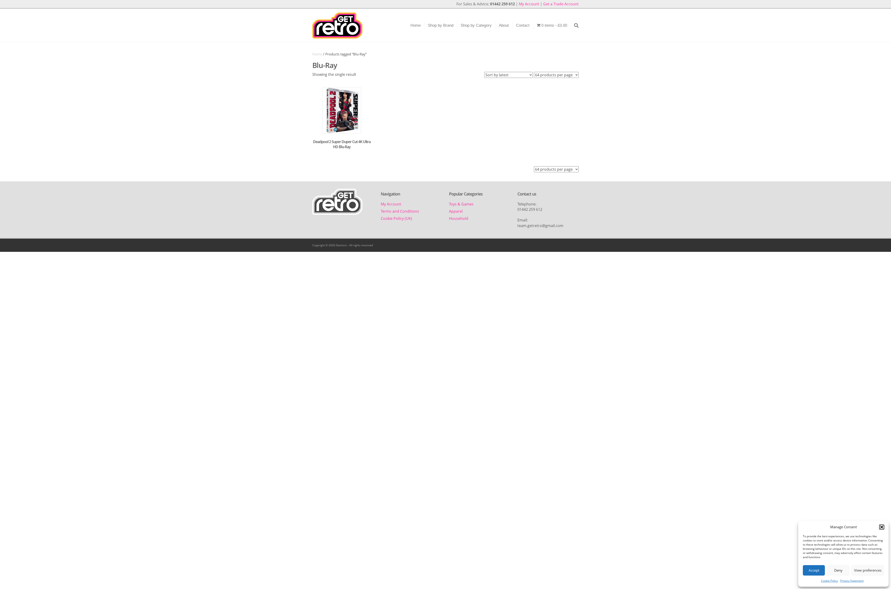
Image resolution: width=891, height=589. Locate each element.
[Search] (575, 25)
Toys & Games (461, 204)
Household (458, 218)
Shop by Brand (440, 25)
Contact (522, 25)
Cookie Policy (829, 581)
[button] (881, 527)
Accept (814, 570)
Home (415, 25)
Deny (838, 570)
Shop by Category (476, 25)
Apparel (456, 211)
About (504, 25)
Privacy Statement (852, 581)
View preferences (867, 570)
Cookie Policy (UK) (396, 218)
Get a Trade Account (561, 3)
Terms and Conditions (400, 211)
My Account (529, 3)
